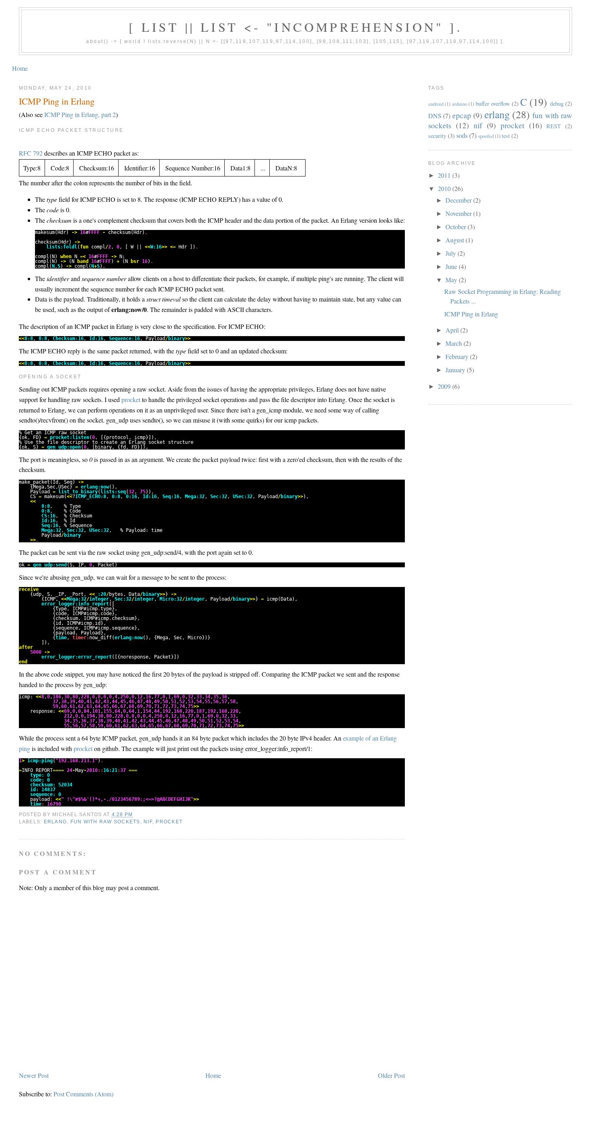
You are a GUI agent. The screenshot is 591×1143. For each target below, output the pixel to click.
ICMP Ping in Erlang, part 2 (80, 114)
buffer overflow (493, 103)
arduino (459, 103)
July (451, 253)
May (452, 279)
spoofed (486, 136)
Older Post (391, 1075)
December (459, 200)
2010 (445, 188)
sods (462, 135)
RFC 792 (31, 153)
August (455, 240)
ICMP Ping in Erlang (56, 101)
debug (557, 103)
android (435, 103)
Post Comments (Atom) (83, 1094)
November (459, 213)
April (452, 330)
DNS (434, 115)
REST (553, 126)
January (456, 369)
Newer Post (34, 1075)
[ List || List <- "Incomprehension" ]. (295, 26)
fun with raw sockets (105, 822)
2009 (445, 386)
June (452, 266)
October (456, 226)
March (454, 343)
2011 (445, 175)
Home (20, 68)
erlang (55, 822)
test (506, 136)
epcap (461, 115)
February (457, 356)
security (437, 136)
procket (130, 399)
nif (148, 822)
